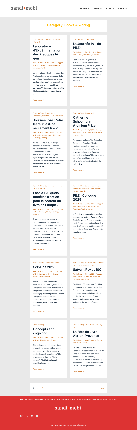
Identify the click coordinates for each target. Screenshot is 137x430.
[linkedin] (37, 416)
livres (96, 55)
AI (37, 65)
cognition (40, 340)
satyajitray (76, 279)
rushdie (85, 343)
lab (39, 68)
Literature (45, 116)
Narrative (83, 8)
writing (44, 68)
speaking (41, 188)
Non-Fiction (59, 116)
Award (79, 132)
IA (59, 65)
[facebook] (21, 416)
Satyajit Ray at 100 (87, 269)
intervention (37, 42)
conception (43, 65)
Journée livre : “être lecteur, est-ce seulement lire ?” (48, 124)
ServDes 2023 (44, 267)
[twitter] (27, 416)
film (84, 276)
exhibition (88, 262)
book (80, 55)
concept (47, 340)
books (41, 212)
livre (58, 135)
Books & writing (38, 39)
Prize (81, 135)
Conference (87, 55)
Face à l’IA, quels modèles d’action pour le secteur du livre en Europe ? (47, 199)
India (94, 262)
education (48, 39)
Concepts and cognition (43, 331)
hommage (96, 276)
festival (53, 113)
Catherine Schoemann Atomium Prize (84, 121)
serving (47, 276)
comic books (86, 132)
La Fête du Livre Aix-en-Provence (86, 334)
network (76, 191)
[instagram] (32, 416)
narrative (98, 188)
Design (96, 8)
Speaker (121, 8)
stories (90, 209)
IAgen (35, 68)
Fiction (87, 325)
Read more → (38, 100)
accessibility (81, 206)
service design (38, 276)
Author (108, 8)
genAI (55, 65)
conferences (89, 39)
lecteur (43, 135)
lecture (49, 135)
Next (102, 388)
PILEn (48, 212)
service (55, 274)
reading (44, 138)
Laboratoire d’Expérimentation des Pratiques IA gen (47, 52)
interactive (56, 39)
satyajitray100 (86, 279)
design (50, 65)
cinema (79, 276)
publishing (36, 138)
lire (54, 135)
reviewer (49, 274)
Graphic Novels (97, 132)
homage (76, 135)
